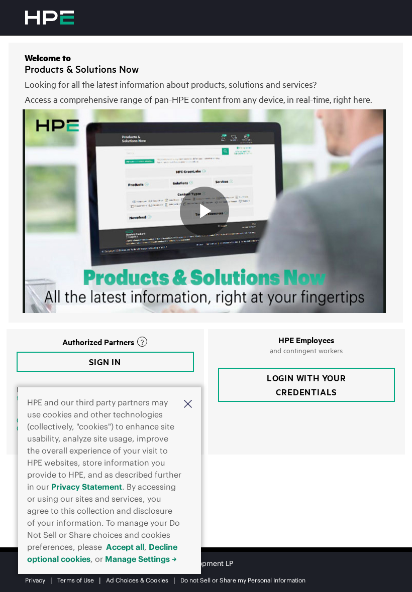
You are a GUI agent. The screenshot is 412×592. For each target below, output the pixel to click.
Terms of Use (75, 580)
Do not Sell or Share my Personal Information (242, 580)
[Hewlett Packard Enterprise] (49, 17)
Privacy (35, 580)
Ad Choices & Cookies (137, 580)
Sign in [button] (105, 362)
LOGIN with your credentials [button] (306, 385)
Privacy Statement (86, 487)
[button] (188, 403)
